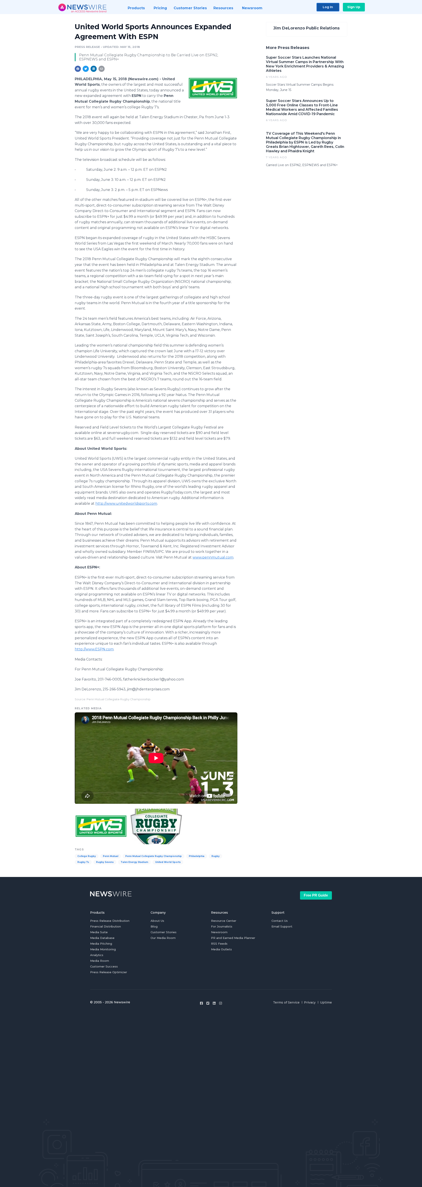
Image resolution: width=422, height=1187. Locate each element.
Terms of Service (286, 1002)
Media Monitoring (103, 949)
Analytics (96, 955)
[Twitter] (207, 1003)
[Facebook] (201, 1003)
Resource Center (223, 920)
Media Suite (99, 932)
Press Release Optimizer (108, 972)
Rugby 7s (83, 862)
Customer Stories (163, 932)
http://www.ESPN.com (94, 649)
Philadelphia (196, 856)
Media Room (99, 960)
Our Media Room (163, 938)
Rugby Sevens (105, 862)
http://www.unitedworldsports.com (126, 503)
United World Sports (168, 862)
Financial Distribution (105, 926)
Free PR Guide (316, 895)
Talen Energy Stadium (134, 862)
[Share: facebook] (77, 68)
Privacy (310, 1002)
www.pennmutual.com (213, 557)
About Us (157, 920)
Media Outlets (221, 949)
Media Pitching (101, 943)
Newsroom (219, 932)
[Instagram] (220, 1003)
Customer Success (104, 966)
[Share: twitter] (85, 68)
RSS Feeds (219, 943)
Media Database (102, 938)
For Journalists (221, 926)
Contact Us (279, 920)
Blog (154, 926)
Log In (328, 7)
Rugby (215, 856)
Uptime (326, 1002)
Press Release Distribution (109, 920)
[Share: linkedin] (94, 68)
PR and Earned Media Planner (233, 938)
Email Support (281, 926)
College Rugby (86, 856)
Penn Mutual (110, 856)
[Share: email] (101, 68)
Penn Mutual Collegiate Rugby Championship (153, 856)
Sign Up (353, 7)
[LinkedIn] (214, 1003)
